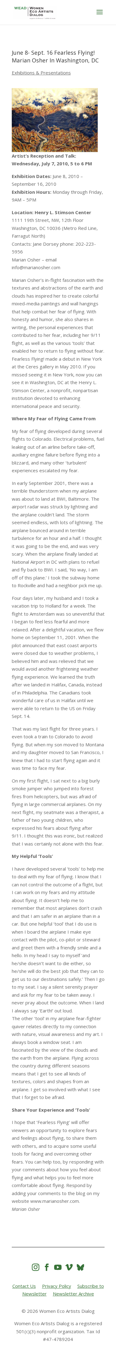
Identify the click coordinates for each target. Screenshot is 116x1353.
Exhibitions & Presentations (41, 73)
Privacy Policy (56, 1286)
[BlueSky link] (80, 1267)
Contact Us (24, 1286)
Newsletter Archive (73, 1294)
